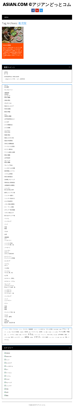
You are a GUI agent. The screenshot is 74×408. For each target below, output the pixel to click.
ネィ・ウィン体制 (9, 207)
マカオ (6, 231)
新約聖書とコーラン (9, 171)
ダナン (6, 265)
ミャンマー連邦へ (9, 195)
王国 (66, 337)
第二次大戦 (55, 334)
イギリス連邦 (45, 337)
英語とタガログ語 (9, 138)
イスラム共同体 (8, 174)
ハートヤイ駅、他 (9, 244)
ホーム (6, 85)
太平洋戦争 (7, 158)
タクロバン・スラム (9, 281)
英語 (66, 334)
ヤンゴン (25, 329)
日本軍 (40, 331)
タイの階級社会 (8, 124)
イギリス (37, 337)
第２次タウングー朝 (9, 215)
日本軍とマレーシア (9, 179)
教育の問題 (7, 111)
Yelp (37, 10)
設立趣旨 (6, 87)
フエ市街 (6, 268)
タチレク (6, 252)
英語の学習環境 (8, 140)
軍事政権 (17, 334)
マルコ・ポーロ (51, 337)
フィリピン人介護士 (9, 146)
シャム (8, 334)
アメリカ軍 (62, 332)
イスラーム (20, 329)
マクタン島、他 (8, 272)
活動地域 (6, 92)
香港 (5, 228)
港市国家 (31, 337)
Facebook (33, 10)
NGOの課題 (7, 45)
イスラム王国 (57, 337)
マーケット (6, 329)
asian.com (8, 356)
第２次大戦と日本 (9, 189)
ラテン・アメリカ (13, 329)
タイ (5, 114)
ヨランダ (36, 334)
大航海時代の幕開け (9, 185)
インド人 (24, 334)
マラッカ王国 (49, 329)
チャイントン (7, 256)
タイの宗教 (7, 127)
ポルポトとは (7, 103)
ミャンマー (7, 188)
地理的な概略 (7, 116)
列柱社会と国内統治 (9, 182)
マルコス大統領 (15, 331)
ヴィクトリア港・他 (9, 312)
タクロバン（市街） (9, 278)
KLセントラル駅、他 (9, 287)
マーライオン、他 (9, 293)
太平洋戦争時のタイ (9, 119)
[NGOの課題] (13, 42)
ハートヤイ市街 (8, 243)
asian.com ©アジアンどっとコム (37, 4)
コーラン (12, 334)
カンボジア (7, 96)
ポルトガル (50, 334)
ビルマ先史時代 (8, 201)
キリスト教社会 (8, 149)
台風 (63, 337)
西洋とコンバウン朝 (9, 192)
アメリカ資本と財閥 (9, 152)
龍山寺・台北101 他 (9, 322)
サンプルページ (8, 90)
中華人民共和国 (55, 329)
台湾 (5, 234)
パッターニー (7, 240)
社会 (39, 334)
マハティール (35, 331)
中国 (5, 227)
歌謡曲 (20, 334)
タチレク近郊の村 (9, 253)
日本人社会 (7, 132)
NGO (12, 337)
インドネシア (7, 221)
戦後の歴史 (7, 135)
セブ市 (6, 275)
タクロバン (35, 329)
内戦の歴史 (7, 100)
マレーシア (7, 160)
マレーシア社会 (8, 165)
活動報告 (6, 237)
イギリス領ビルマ (9, 212)
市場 (60, 337)
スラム (30, 334)
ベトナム (6, 218)
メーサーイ (7, 247)
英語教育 (31, 329)
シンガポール (7, 290)
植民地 (27, 337)
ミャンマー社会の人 (9, 198)
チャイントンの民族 (9, 258)
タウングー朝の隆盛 (9, 210)
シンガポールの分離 (9, 168)
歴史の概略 (7, 97)
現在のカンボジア (9, 106)
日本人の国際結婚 (9, 143)
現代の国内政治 (8, 176)
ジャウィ (22, 337)
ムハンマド (17, 337)
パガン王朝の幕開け (9, 204)
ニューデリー (7, 300)
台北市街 (6, 321)
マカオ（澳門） (8, 316)
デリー (6, 303)
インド (6, 224)
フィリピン (7, 130)
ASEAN (6, 94)
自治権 (60, 329)
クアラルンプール (9, 285)
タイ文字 (6, 122)
